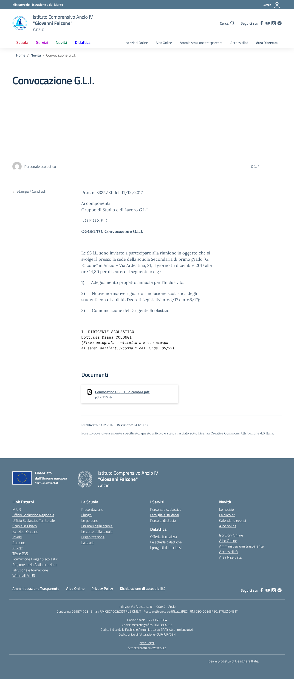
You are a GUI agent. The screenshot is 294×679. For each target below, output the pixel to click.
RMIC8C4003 (163, 624)
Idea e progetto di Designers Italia (233, 661)
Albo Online (164, 42)
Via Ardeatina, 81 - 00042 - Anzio (153, 606)
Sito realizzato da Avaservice (147, 647)
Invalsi (17, 537)
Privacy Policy (102, 588)
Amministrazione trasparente (201, 42)
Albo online (227, 526)
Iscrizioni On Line (25, 531)
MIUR (16, 509)
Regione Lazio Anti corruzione (34, 564)
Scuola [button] (22, 42)
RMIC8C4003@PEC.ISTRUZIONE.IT (213, 611)
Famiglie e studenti (164, 515)
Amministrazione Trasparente (35, 588)
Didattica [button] (82, 42)
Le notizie (226, 509)
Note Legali (147, 642)
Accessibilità (239, 42)
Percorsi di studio (163, 520)
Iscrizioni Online (136, 42)
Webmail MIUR (23, 575)
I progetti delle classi (165, 547)
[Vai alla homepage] (19, 23)
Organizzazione (93, 537)
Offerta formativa (163, 536)
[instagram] (273, 23)
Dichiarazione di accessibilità (142, 588)
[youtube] (268, 23)
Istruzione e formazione (30, 570)
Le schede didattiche (166, 542)
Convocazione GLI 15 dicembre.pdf (122, 392)
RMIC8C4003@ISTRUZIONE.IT (120, 611)
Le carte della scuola (97, 531)
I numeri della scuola (97, 526)
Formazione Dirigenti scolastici (35, 559)
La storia (87, 542)
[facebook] (262, 23)
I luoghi (86, 515)
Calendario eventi (232, 520)
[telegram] (279, 23)
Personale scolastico (165, 509)
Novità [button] (61, 42)
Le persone (89, 520)
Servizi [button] (42, 42)
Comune (18, 542)
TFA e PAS (20, 553)
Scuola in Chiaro (24, 526)
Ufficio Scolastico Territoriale (33, 520)
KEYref (17, 548)
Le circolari (227, 515)
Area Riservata (267, 42)
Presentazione (92, 509)
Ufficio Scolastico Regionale (33, 515)
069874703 (80, 611)
